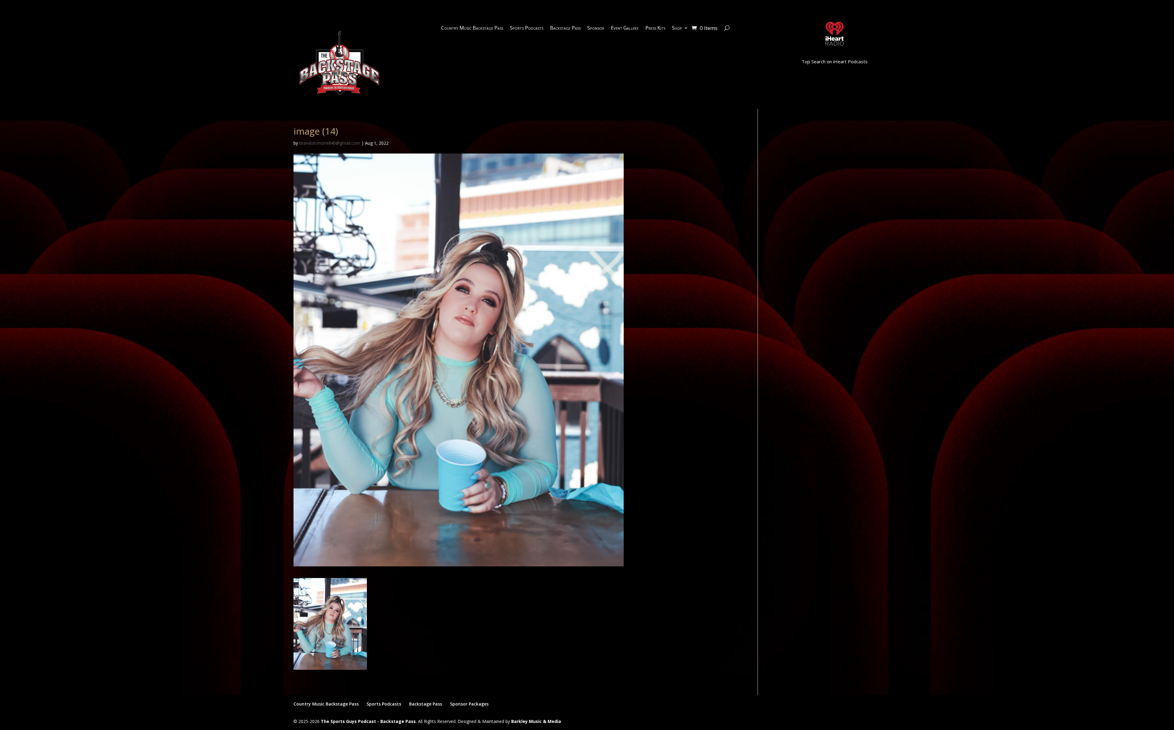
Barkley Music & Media (536, 721)
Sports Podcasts (526, 28)
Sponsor (595, 28)
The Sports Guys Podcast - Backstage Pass (368, 721)
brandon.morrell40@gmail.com (329, 143)
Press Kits (655, 28)
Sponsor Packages (469, 704)
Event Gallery (625, 28)
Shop (677, 28)
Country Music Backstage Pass (472, 28)
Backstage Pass (565, 28)
